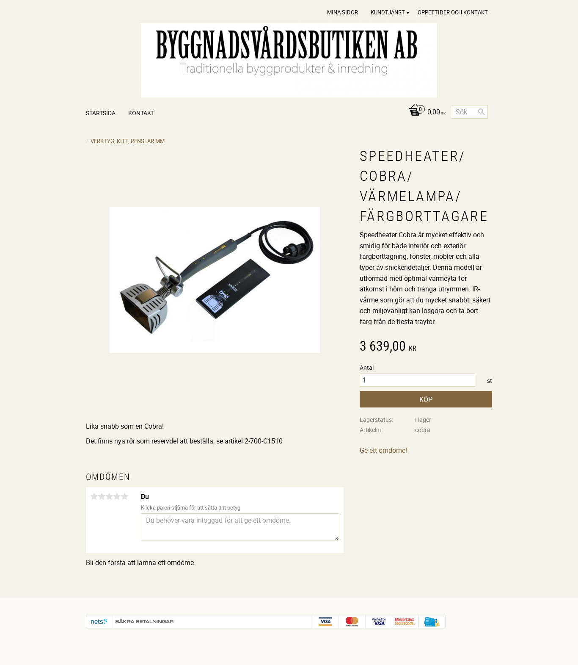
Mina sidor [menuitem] (342, 12)
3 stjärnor (109, 496)
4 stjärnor (117, 496)
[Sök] (481, 111)
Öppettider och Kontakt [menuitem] (453, 12)
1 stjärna (94, 496)
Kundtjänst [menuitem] (388, 12)
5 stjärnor (124, 496)
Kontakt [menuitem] (141, 113)
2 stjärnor (101, 496)
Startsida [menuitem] (101, 113)
